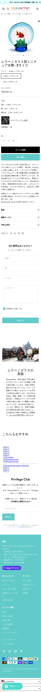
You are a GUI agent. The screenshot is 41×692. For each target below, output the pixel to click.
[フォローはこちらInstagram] (15, 651)
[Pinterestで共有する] (19, 233)
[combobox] (20, 681)
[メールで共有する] (23, 233)
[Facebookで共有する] (11, 233)
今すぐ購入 (20, 157)
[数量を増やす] (13, 140)
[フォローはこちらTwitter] (9, 651)
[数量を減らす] (4, 140)
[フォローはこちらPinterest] (21, 651)
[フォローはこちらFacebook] (3, 651)
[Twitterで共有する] (15, 233)
